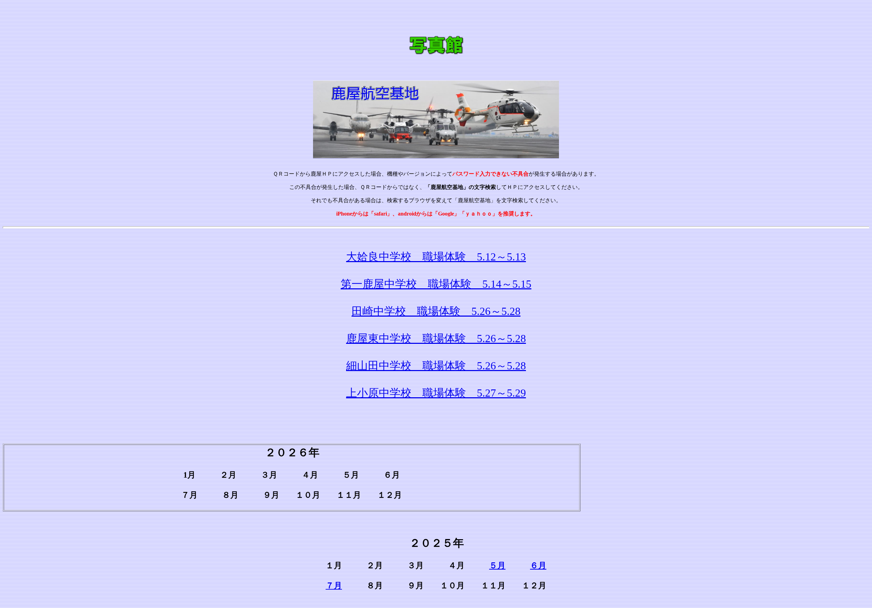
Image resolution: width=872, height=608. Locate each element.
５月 (497, 565)
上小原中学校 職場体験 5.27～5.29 (436, 393)
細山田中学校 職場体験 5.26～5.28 (436, 365)
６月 (538, 565)
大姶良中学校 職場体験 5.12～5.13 (436, 257)
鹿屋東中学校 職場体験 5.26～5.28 (436, 338)
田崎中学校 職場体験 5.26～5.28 (436, 311)
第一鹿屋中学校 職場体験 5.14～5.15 (436, 284)
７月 (334, 585)
